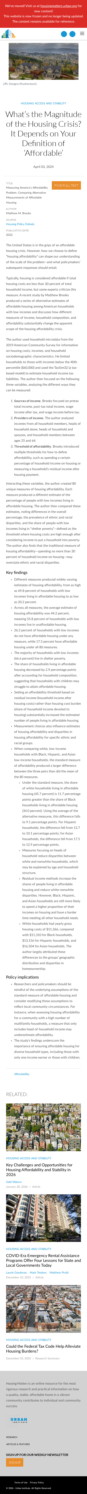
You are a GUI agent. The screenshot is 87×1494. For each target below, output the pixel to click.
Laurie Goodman (16, 1272)
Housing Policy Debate (20, 224)
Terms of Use (21, 1483)
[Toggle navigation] (82, 34)
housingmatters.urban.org (58, 6)
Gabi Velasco (14, 1182)
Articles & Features (18, 1444)
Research (11, 1437)
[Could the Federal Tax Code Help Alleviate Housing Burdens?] (43, 1309)
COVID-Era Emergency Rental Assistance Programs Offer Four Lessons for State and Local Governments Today (43, 1261)
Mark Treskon (38, 1272)
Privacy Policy (37, 1483)
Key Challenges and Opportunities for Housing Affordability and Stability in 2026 (39, 1170)
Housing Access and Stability (43, 103)
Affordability (21, 1074)
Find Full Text (66, 185)
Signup (15, 1462)
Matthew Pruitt (59, 1272)
